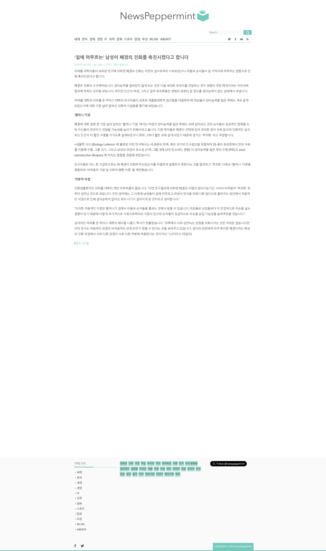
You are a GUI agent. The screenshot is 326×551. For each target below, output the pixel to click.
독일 (143, 463)
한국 (85, 39)
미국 (158, 463)
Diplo (100, 64)
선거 (181, 463)
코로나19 (150, 474)
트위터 (159, 474)
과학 (112, 39)
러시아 (150, 463)
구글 (137, 463)
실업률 (134, 469)
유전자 (191, 469)
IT (106, 39)
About (165, 39)
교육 (131, 463)
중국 (135, 474)
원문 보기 (81, 243)
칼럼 (137, 39)
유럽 (183, 469)
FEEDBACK (221, 546)
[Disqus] (163, 301)
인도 (198, 469)
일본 (122, 474)
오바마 (176, 469)
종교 (128, 474)
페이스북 (169, 474)
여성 (162, 469)
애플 (150, 469)
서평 (175, 463)
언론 (156, 469)
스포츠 (128, 39)
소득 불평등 (191, 463)
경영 (100, 39)
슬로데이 (124, 469)
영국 (169, 469)
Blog (154, 39)
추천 (145, 39)
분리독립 (166, 463)
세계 (77, 39)
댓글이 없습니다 (120, 64)
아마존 (142, 469)
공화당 (123, 463)
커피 (141, 474)
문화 (119, 39)
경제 (92, 39)
